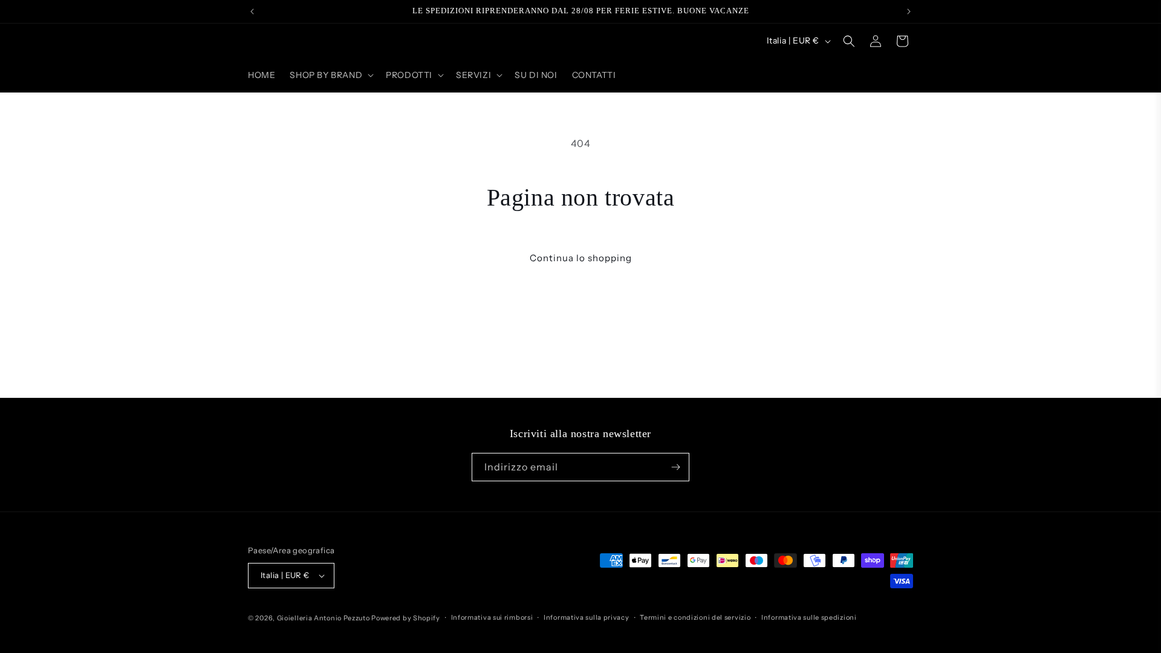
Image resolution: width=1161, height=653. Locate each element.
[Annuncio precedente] (252, 11)
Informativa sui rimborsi (492, 617)
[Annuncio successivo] (909, 11)
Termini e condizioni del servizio (695, 617)
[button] (330, 75)
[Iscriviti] (675, 467)
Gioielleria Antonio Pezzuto (324, 618)
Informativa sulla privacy (586, 617)
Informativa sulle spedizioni (809, 617)
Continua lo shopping (581, 258)
